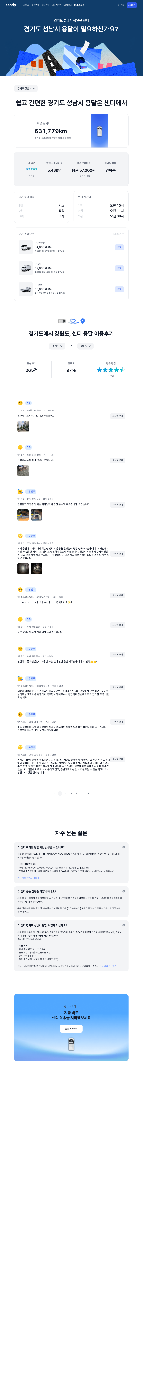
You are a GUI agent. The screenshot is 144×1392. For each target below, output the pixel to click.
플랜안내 (35, 5)
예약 (119, 247)
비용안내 (46, 5)
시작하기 (132, 5)
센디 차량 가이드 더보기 (28, 878)
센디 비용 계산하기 (108, 966)
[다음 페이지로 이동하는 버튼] (88, 793)
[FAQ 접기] (124, 847)
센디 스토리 (79, 5)
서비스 (26, 5)
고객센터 (68, 5)
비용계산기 (57, 5)
